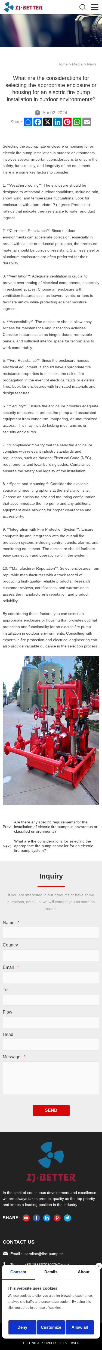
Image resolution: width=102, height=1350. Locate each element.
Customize (51, 1327)
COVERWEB (69, 1343)
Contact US (19, 1242)
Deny (22, 1327)
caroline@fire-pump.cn (44, 1254)
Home (62, 64)
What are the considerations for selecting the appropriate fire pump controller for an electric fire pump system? (53, 846)
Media (77, 64)
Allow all (80, 1327)
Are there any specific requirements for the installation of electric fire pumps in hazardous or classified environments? (55, 827)
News (92, 64)
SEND (51, 1110)
